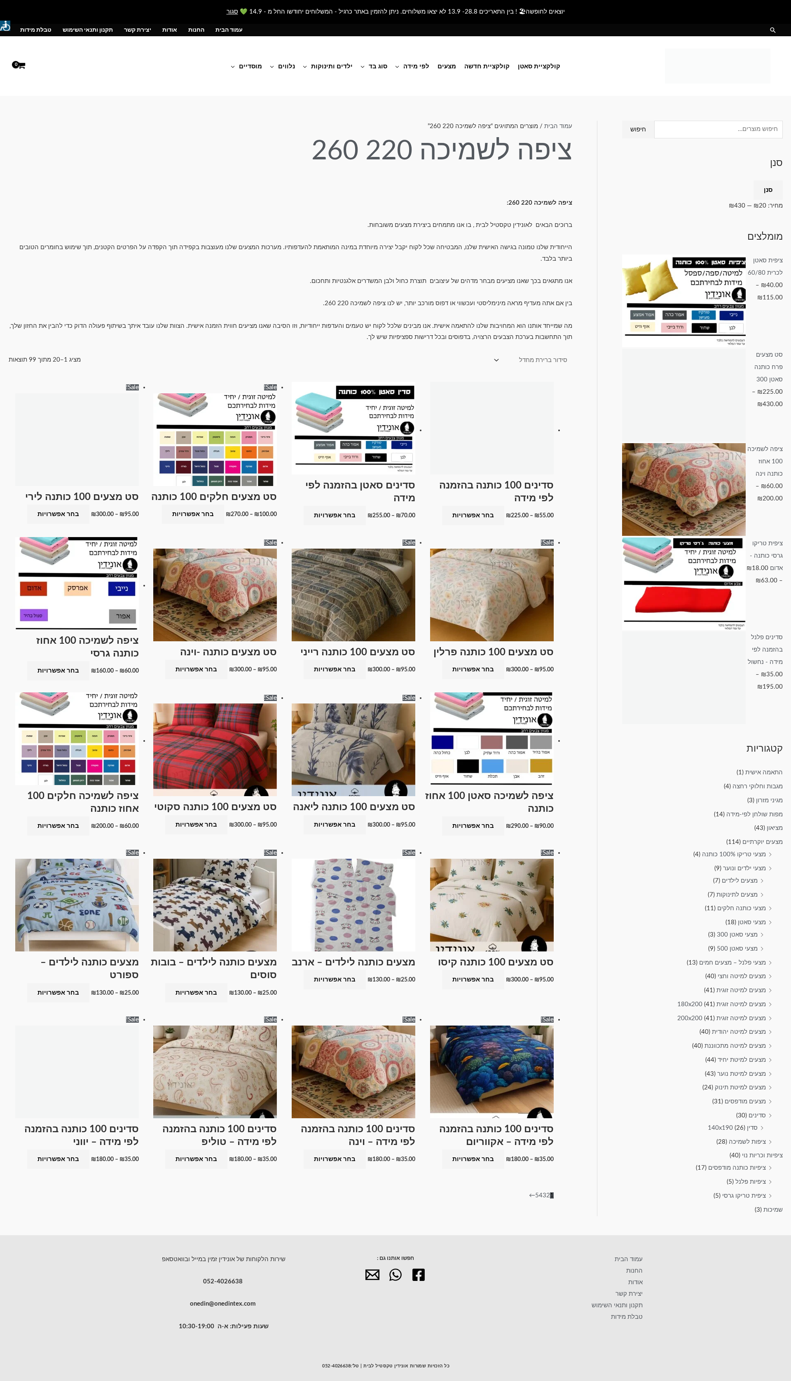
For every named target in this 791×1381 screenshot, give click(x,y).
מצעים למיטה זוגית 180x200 (721, 1004)
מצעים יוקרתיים (762, 842)
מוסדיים (250, 66)
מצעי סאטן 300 (737, 935)
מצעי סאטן (752, 922)
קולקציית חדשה (487, 66)
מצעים (447, 66)
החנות (196, 30)
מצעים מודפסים (745, 1101)
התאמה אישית (764, 772)
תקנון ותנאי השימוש (88, 30)
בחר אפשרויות (473, 515)
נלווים (286, 66)
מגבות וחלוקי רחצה (757, 786)
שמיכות (773, 1210)
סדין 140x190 (733, 1128)
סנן (768, 190)
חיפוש (638, 129)
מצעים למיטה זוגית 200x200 (721, 1018)
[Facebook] (419, 1275)
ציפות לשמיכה (747, 1142)
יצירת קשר (137, 30)
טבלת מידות (35, 30)
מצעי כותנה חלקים (741, 908)
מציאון (775, 828)
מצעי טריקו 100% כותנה (734, 854)
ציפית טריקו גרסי (744, 1196)
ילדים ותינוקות (332, 66)
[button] (773, 30)
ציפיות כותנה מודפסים (737, 1168)
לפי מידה (416, 66)
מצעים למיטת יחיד (742, 1060)
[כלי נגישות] (5, 26)
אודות (169, 30)
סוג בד (378, 66)
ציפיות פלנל (750, 1182)
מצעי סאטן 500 (737, 949)
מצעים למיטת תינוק (740, 1087)
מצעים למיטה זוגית (741, 990)
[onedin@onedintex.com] (372, 1275)
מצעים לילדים (740, 881)
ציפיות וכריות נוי (762, 1155)
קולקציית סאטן (539, 66)
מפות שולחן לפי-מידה (754, 814)
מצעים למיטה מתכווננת (735, 1046)
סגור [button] (232, 12)
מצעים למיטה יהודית (739, 1032)
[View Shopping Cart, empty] (21, 66)
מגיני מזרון (769, 800)
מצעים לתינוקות (737, 895)
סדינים (757, 1115)
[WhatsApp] (395, 1275)
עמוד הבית (229, 30)
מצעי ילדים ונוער (744, 868)
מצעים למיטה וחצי (742, 976)
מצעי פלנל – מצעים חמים (732, 963)
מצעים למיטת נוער (741, 1074)
